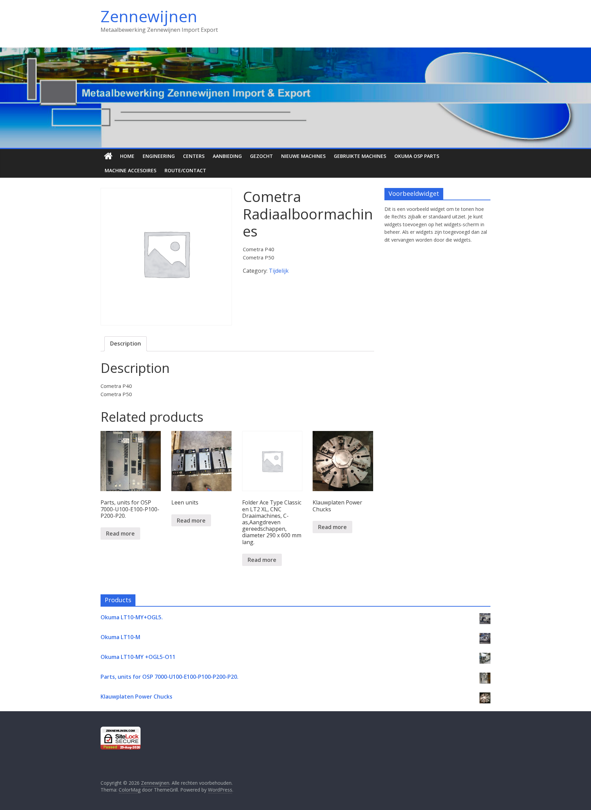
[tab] (125, 343)
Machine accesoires (130, 170)
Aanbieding (227, 156)
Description (125, 343)
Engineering (159, 156)
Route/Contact (185, 170)
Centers (194, 156)
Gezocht (261, 156)
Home (127, 156)
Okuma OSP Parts (416, 156)
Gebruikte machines (360, 156)
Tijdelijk (279, 270)
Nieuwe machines (303, 156)
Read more (120, 533)
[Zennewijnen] (108, 156)
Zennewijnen (149, 16)
